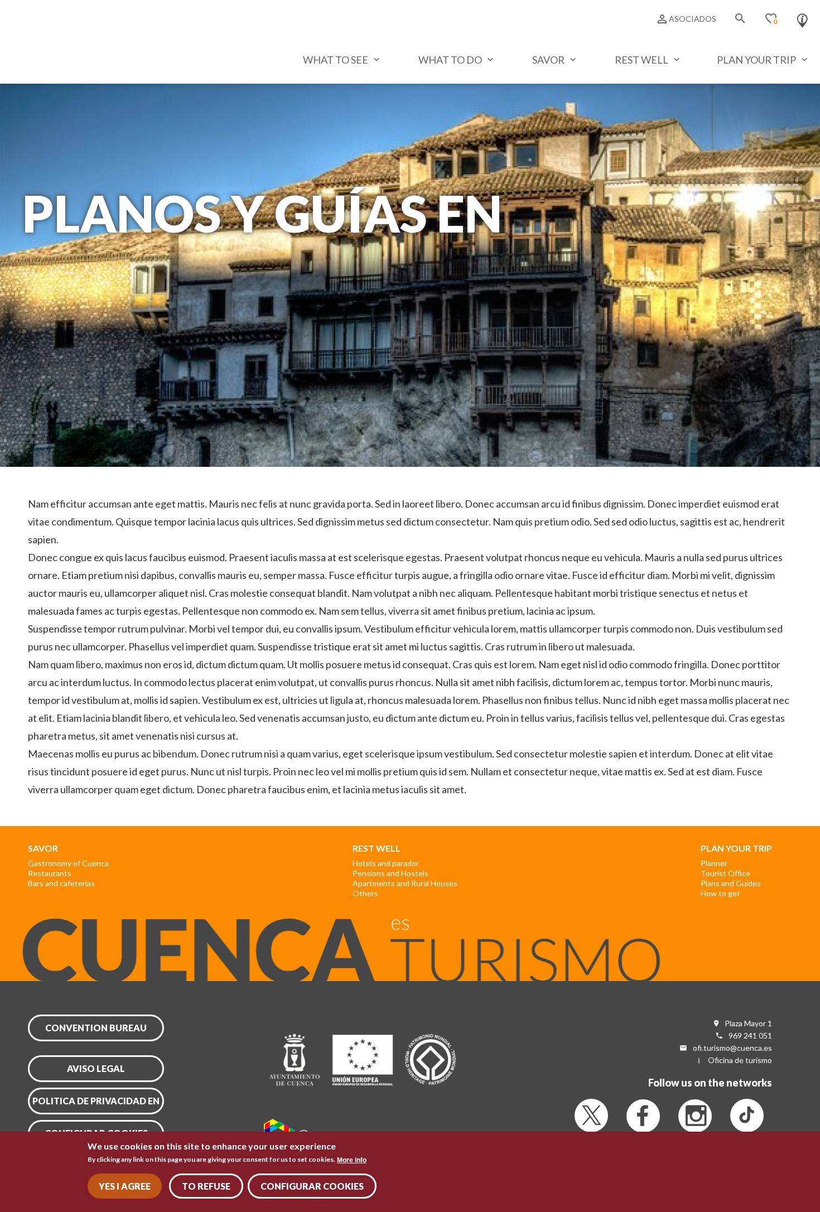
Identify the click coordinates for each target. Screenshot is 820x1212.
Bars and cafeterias (61, 883)
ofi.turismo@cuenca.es (732, 1047)
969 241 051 (750, 1035)
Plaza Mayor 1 (748, 1023)
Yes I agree (125, 1186)
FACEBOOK (643, 1116)
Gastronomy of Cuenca (68, 863)
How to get (720, 893)
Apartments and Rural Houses (405, 883)
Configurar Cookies (312, 1186)
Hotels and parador (386, 863)
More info (351, 1159)
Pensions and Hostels (390, 873)
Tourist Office (725, 873)
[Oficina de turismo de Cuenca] (802, 17)
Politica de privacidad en (96, 1100)
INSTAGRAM (695, 1116)
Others (365, 893)
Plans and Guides (731, 883)
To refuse (206, 1186)
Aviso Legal (96, 1068)
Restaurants (49, 873)
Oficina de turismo (740, 1060)
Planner (714, 863)
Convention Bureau (96, 1027)
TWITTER (591, 1115)
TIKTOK (747, 1115)
